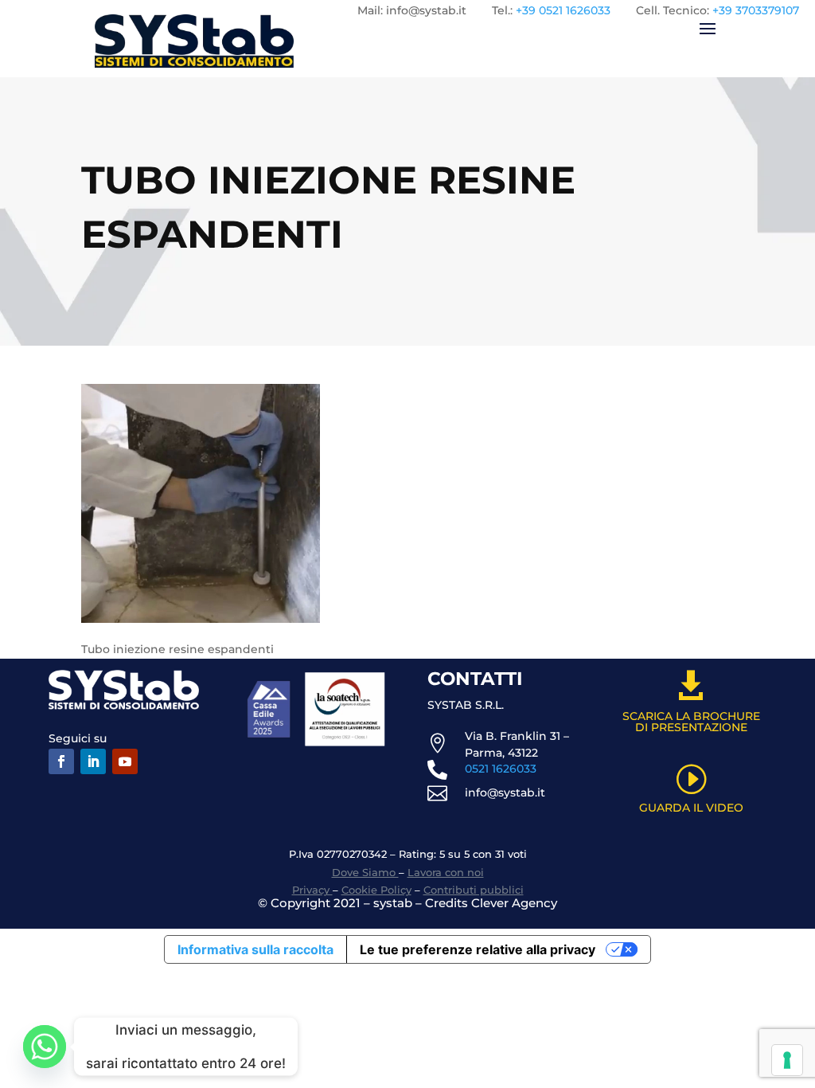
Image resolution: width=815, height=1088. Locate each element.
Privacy (312, 889)
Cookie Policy (376, 889)
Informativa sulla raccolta (255, 949)
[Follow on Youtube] (125, 761)
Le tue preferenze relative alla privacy (477, 949)
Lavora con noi (446, 872)
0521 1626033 (500, 768)
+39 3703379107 (755, 10)
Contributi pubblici (473, 889)
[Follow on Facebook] (61, 761)
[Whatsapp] (44, 1046)
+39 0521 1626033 (563, 10)
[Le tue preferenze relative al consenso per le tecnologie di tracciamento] (787, 1060)
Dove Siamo (365, 872)
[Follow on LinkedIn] (93, 761)
